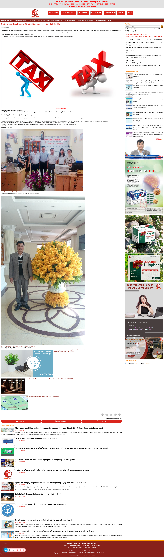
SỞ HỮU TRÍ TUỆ (110, 13)
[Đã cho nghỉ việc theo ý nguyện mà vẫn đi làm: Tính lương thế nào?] (27, 376)
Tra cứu (91, 20)
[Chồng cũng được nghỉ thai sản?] (14, 409)
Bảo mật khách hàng (90, 550)
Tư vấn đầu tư (31, 20)
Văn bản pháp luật (82, 20)
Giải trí (109, 20)
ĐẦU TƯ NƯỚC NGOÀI (68, 13)
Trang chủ (3, 20)
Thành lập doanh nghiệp (20, 20)
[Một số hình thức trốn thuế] (42, 190)
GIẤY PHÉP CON (83, 13)
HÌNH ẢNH (121, 13)
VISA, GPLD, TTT (96, 13)
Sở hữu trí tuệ (58, 20)
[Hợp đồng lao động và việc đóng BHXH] (43, 344)
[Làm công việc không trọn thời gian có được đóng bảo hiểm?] (13, 393)
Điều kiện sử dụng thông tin (76, 550)
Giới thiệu (9, 20)
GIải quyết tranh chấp (101, 20)
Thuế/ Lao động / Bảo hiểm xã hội (46, 20)
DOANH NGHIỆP (53, 13)
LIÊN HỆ (130, 13)
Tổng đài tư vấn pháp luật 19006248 (48, 124)
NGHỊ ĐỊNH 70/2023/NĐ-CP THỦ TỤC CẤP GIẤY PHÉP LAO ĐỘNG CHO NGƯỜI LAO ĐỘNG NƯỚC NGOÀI (148, 127)
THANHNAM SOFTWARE (88, 555)
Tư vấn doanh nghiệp (70, 20)
